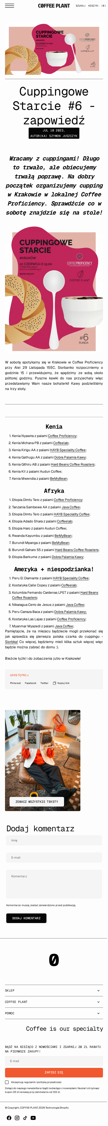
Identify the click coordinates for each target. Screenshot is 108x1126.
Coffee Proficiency (62, 437)
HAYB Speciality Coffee (68, 452)
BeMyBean (58, 480)
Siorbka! (11, 649)
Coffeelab (60, 445)
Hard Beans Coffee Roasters (72, 466)
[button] (11, 6)
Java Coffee (71, 509)
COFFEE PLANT (29, 1114)
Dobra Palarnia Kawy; (70, 618)
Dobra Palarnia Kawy (70, 459)
